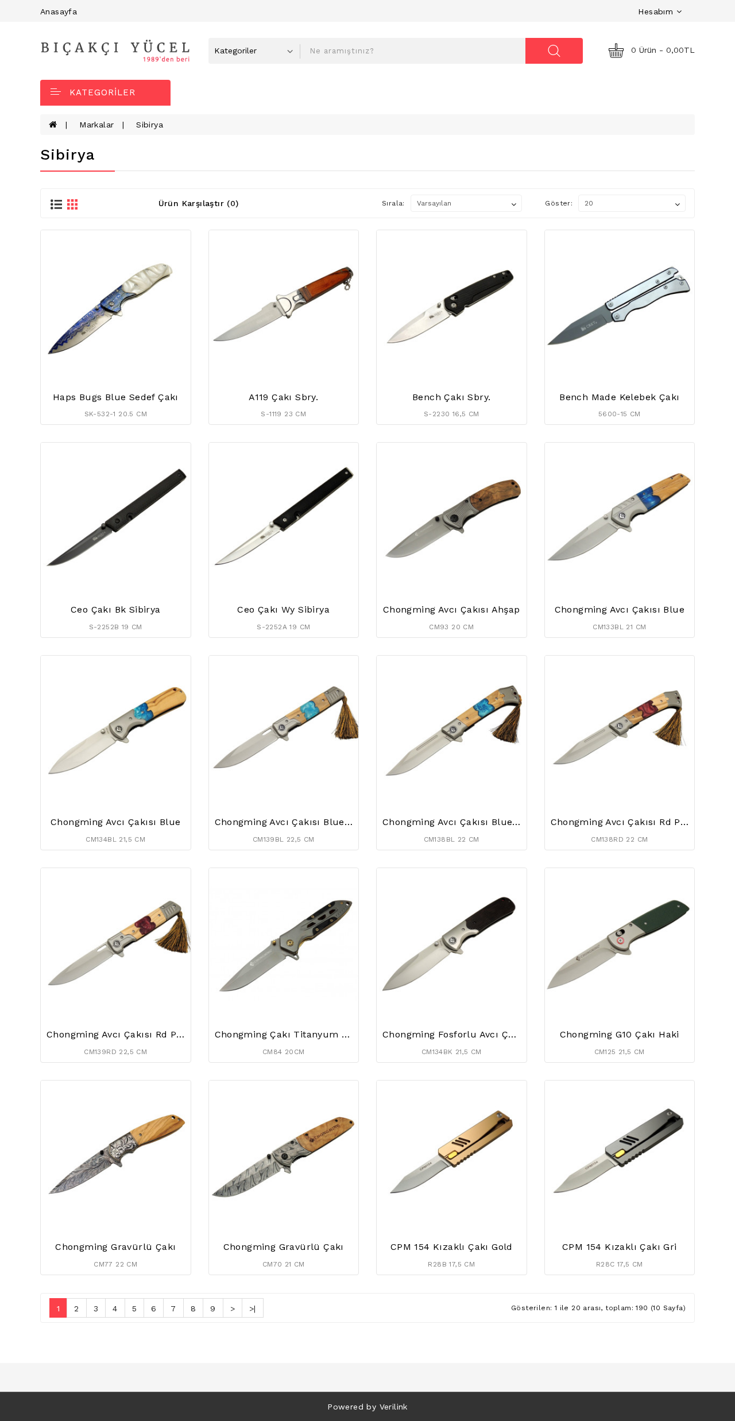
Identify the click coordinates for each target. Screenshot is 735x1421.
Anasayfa (58, 11)
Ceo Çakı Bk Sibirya (116, 609)
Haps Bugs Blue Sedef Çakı (116, 397)
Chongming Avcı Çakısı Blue (619, 609)
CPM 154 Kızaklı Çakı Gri (619, 1246)
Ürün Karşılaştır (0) (198, 203)
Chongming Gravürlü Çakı (115, 1246)
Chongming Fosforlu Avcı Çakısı (456, 1034)
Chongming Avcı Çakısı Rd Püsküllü (634, 821)
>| (252, 1308)
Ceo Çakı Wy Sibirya (283, 609)
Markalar (96, 124)
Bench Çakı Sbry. (451, 397)
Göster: (558, 203)
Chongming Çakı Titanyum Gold (289, 1034)
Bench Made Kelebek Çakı (619, 397)
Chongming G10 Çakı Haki (619, 1034)
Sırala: (393, 203)
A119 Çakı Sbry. (283, 397)
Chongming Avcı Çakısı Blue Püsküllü (302, 821)
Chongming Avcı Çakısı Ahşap (451, 609)
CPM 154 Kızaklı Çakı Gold (451, 1246)
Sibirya (149, 124)
